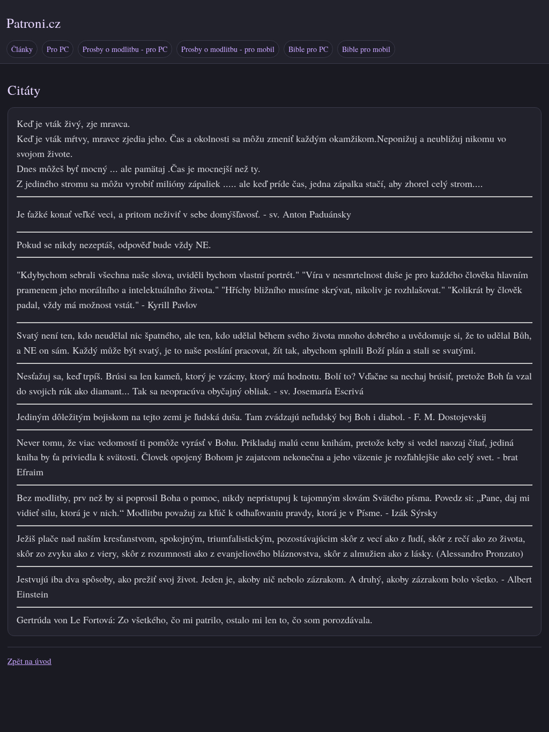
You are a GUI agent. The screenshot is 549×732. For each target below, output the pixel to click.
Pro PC (58, 49)
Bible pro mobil (366, 49)
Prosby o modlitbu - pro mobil (227, 49)
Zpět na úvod (29, 660)
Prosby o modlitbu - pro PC (125, 49)
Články (22, 49)
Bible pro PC (308, 49)
